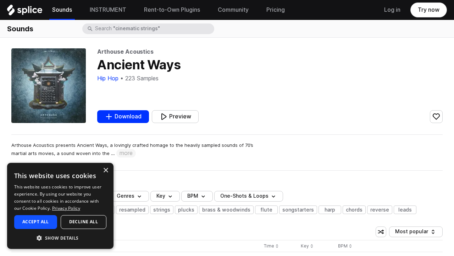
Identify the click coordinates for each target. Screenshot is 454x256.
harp (330, 210)
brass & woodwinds (226, 210)
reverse (379, 210)
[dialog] (60, 206)
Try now (428, 9)
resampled (132, 210)
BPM (192, 196)
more (126, 153)
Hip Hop (107, 78)
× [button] (105, 170)
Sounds (20, 29)
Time (271, 246)
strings (161, 210)
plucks (186, 210)
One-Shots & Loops (244, 196)
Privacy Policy (66, 208)
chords (354, 210)
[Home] (24, 12)
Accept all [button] (35, 222)
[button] (60, 238)
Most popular (414, 233)
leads (405, 210)
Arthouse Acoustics (125, 51)
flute (266, 210)
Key (308, 246)
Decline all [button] (83, 222)
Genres (125, 196)
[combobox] (154, 29)
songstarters (298, 210)
